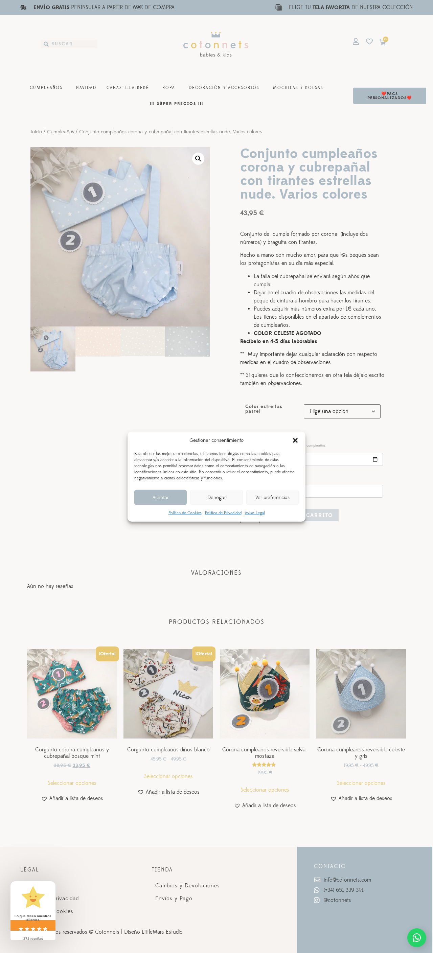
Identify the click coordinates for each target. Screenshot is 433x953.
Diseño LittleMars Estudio (153, 932)
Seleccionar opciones (72, 783)
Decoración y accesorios (224, 87)
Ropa (168, 87)
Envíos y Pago (173, 898)
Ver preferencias (272, 497)
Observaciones (260, 476)
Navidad (86, 87)
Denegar (216, 497)
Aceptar (160, 497)
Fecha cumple (284, 444)
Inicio (36, 132)
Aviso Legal (255, 513)
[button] (295, 440)
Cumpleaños (46, 87)
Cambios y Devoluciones (187, 885)
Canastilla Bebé (128, 87)
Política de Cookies (185, 513)
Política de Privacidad (223, 513)
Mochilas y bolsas (298, 87)
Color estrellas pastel (263, 409)
